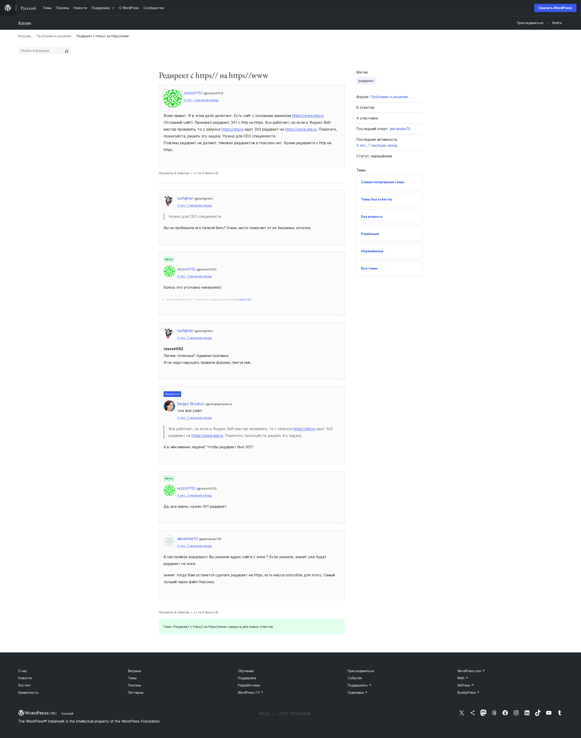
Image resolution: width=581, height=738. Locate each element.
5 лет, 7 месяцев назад (201, 100)
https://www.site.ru (308, 115)
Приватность (28, 692)
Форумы (24, 23)
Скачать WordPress (555, 8)
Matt (463, 678)
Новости (25, 678)
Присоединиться (361, 671)
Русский (67, 713)
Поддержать (360, 685)
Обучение (246, 671)
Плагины (134, 685)
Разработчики (249, 685)
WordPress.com (471, 671)
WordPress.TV (250, 692)
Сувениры (357, 692)
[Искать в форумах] (66, 50)
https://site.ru (233, 129)
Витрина (134, 671)
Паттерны (135, 692)
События (355, 678)
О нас (22, 671)
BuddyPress (469, 692)
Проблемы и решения (54, 36)
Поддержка (247, 678)
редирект (366, 81)
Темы (132, 678)
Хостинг (24, 685)
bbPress (466, 685)
